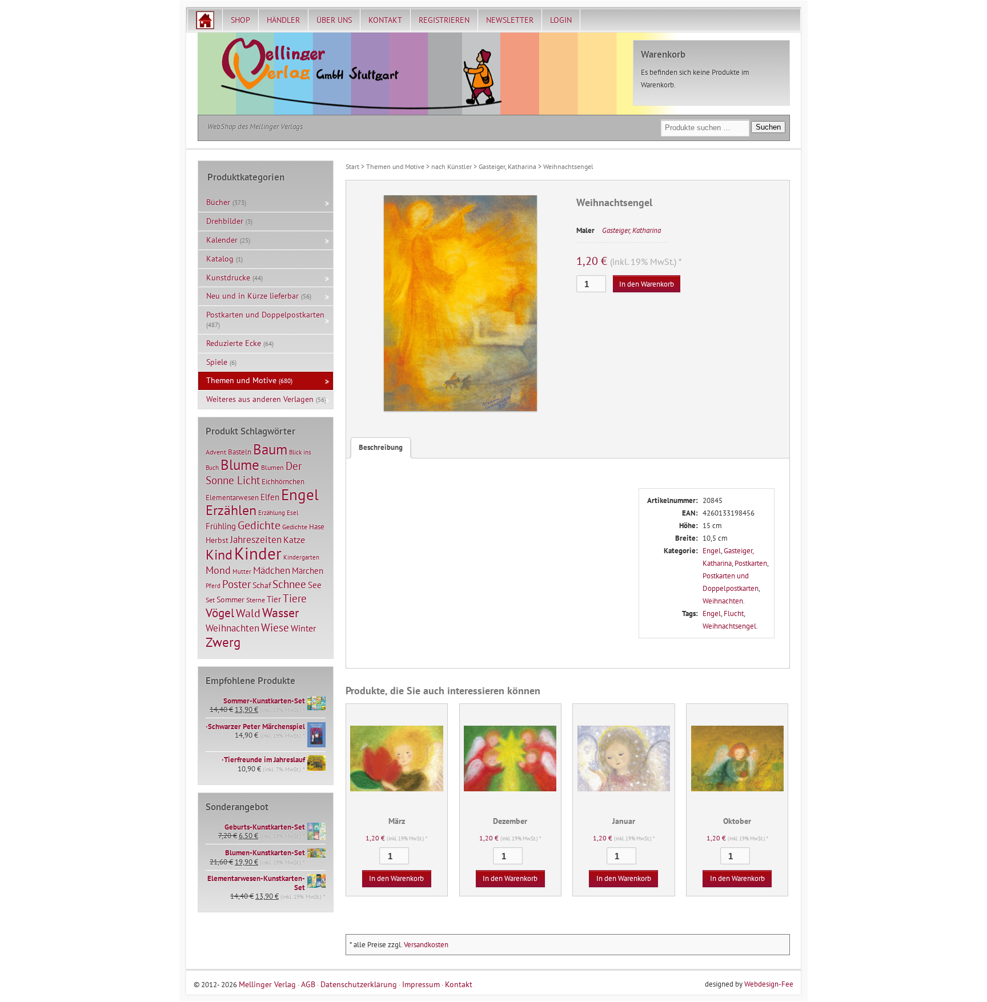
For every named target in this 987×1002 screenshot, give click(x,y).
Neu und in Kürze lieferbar (252, 296)
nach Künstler (451, 166)
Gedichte (259, 525)
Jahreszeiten (256, 539)
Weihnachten (723, 601)
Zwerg (223, 641)
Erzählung (271, 513)
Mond (218, 570)
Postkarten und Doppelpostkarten (265, 314)
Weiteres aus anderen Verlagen (260, 399)
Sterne (255, 599)
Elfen (269, 497)
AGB (308, 984)
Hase (316, 526)
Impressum (421, 984)
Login (561, 20)
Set (210, 599)
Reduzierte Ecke (233, 343)
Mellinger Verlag (267, 984)
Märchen (307, 570)
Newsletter (509, 20)
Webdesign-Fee (768, 984)
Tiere (295, 598)
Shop (240, 20)
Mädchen (271, 570)
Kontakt (385, 20)
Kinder (258, 553)
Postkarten (751, 563)
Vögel (220, 613)
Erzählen (231, 510)
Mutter (241, 572)
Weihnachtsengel (729, 626)
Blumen (272, 467)
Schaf (261, 585)
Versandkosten (426, 944)
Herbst (217, 540)
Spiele (216, 362)
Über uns (334, 20)
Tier (274, 599)
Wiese (275, 627)
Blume (239, 465)
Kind (219, 554)
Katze (294, 539)
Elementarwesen (232, 497)
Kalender (222, 240)
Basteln (239, 452)
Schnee (289, 584)
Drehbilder (224, 221)
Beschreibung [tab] (381, 447)
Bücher (218, 202)
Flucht (734, 613)
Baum (270, 449)
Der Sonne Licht (254, 473)
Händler (283, 20)
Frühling (221, 526)
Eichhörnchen (283, 481)
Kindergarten (301, 557)
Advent (216, 452)
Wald (248, 613)
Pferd (213, 586)
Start (352, 166)
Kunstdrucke (228, 277)
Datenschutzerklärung (358, 984)
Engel (712, 551)
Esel (292, 513)
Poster (236, 584)
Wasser (280, 613)
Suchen (768, 127)
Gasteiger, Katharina (507, 166)
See (315, 585)
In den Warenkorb (646, 284)
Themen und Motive (395, 166)
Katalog (220, 258)
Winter (303, 628)
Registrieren (444, 20)
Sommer (230, 599)
